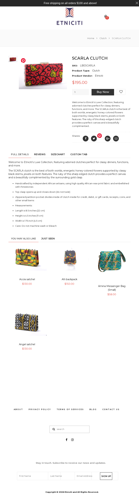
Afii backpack (69, 279)
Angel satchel (27, 344)
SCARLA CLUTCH (90, 58)
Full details (20, 154)
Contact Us (111, 409)
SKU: (75, 65)
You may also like (23, 238)
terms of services (70, 409)
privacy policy (40, 409)
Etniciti (68, 492)
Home (91, 38)
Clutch (103, 38)
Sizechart (58, 154)
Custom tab (78, 154)
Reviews (39, 154)
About (18, 409)
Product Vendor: (82, 75)
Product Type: (81, 70)
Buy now (103, 92)
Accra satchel (27, 279)
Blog (93, 409)
